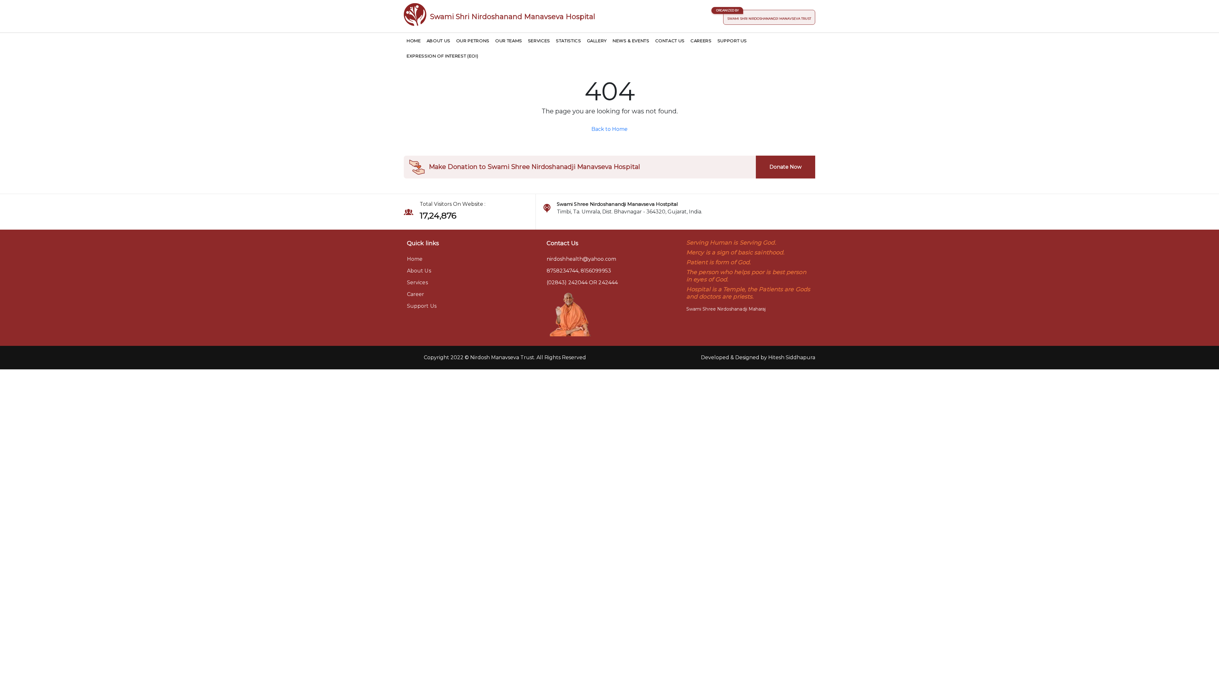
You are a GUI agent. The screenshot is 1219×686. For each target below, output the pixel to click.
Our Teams (508, 40)
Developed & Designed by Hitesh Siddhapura (758, 357)
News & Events (631, 40)
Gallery (597, 40)
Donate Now (785, 167)
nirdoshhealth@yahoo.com (581, 259)
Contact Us (670, 40)
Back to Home (609, 129)
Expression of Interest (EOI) (442, 55)
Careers (701, 40)
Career (415, 294)
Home (414, 40)
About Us (438, 40)
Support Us (732, 40)
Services (539, 40)
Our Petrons (473, 40)
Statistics (568, 40)
